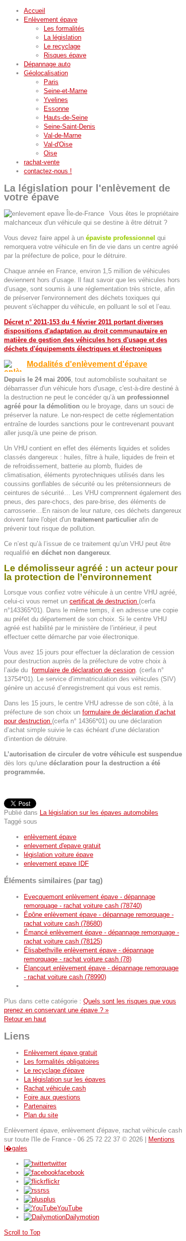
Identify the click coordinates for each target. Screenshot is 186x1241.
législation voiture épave (58, 854)
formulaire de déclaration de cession (83, 670)
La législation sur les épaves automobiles (99, 812)
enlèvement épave (50, 837)
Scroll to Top (22, 1232)
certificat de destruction (104, 601)
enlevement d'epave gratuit (62, 845)
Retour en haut (25, 1019)
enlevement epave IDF (56, 863)
